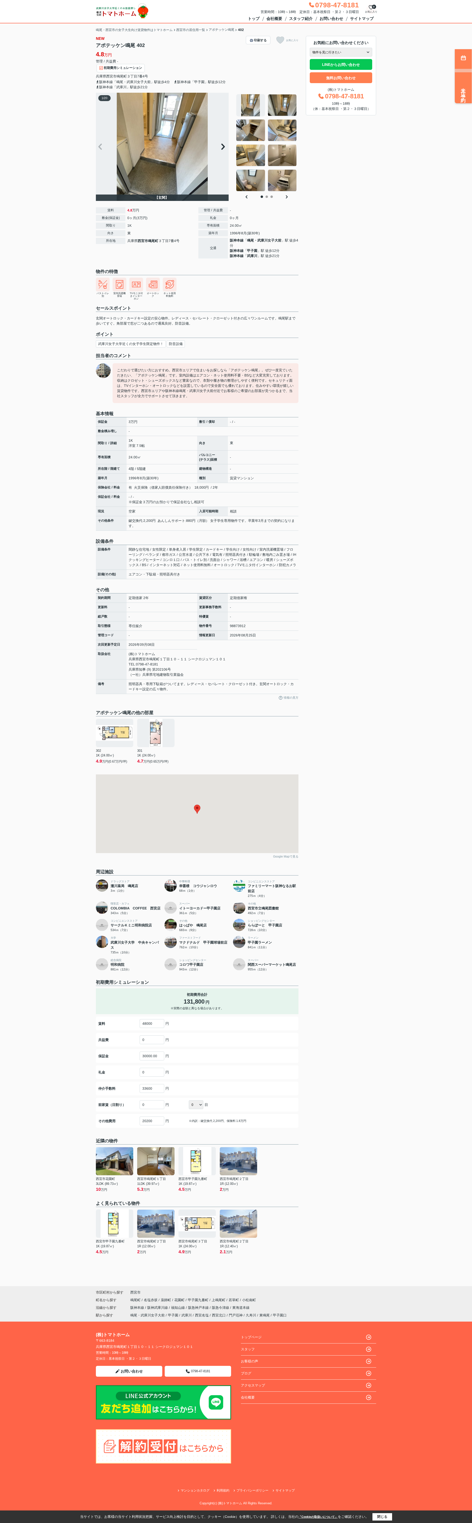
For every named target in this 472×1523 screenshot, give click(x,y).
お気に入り (292, 40)
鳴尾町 (122, 76)
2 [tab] (267, 197)
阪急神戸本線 (199, 1308)
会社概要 (274, 18)
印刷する (260, 40)
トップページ (251, 1337)
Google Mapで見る (285, 856)
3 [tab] (271, 197)
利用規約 (223, 1490)
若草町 (234, 1300)
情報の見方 (291, 697)
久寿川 (251, 1315)
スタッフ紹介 (301, 18)
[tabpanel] (266, 143)
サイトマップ (362, 18)
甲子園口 (280, 1315)
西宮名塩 (202, 1315)
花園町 (180, 1300)
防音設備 (176, 344)
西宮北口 (219, 1315)
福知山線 (178, 1308)
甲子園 (252, 251)
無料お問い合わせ (341, 78)
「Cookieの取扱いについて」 (318, 1517)
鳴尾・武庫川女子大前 (264, 240)
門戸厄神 (236, 1315)
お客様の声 (249, 1361)
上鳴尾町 (219, 1300)
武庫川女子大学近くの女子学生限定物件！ (130, 344)
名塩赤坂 (151, 1300)
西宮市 (111, 76)
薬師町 (166, 1300)
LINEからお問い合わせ (341, 64)
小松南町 (249, 1300)
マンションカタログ (195, 1490)
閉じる (382, 1517)
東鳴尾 (264, 1315)
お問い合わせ (331, 18)
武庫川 (252, 256)
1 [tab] (262, 197)
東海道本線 (241, 1308)
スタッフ (248, 1349)
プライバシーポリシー (252, 1490)
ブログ (246, 1373)
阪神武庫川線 (158, 1308)
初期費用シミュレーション (123, 68)
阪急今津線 (221, 1308)
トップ (254, 18)
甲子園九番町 (198, 1300)
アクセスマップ (253, 1385)
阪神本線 (237, 240)
